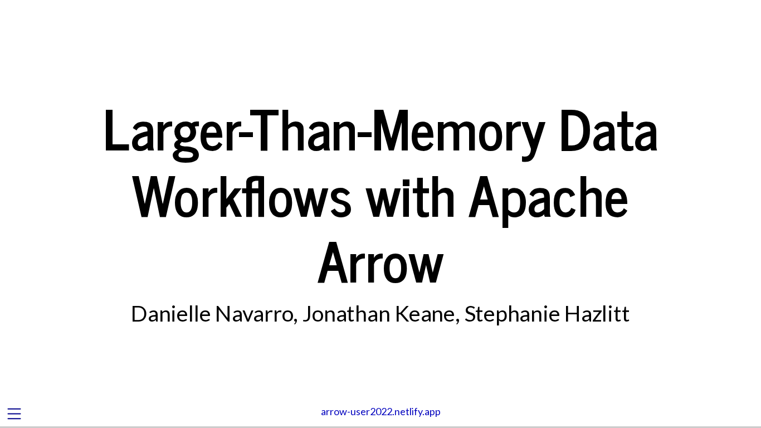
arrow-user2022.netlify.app (381, 411)
